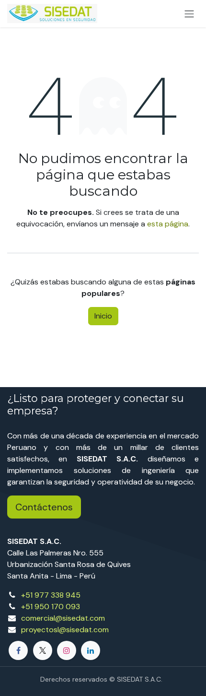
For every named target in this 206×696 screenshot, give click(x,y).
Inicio (103, 316)
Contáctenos (44, 507)
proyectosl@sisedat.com (65, 630)
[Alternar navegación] (189, 14)
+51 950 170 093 (50, 607)
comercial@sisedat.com (63, 618)
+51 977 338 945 (50, 595)
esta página (167, 224)
